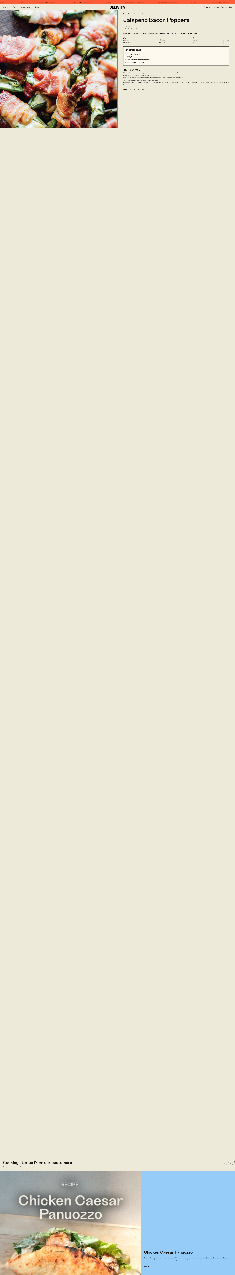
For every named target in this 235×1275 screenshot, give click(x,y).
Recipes (130, 14)
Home (125, 14)
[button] (232, 1162)
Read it (146, 1266)
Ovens (5, 7)
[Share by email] (142, 89)
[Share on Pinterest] (138, 89)
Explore (38, 7)
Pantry (15, 7)
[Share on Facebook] (130, 89)
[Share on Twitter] (134, 89)
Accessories (25, 7)
